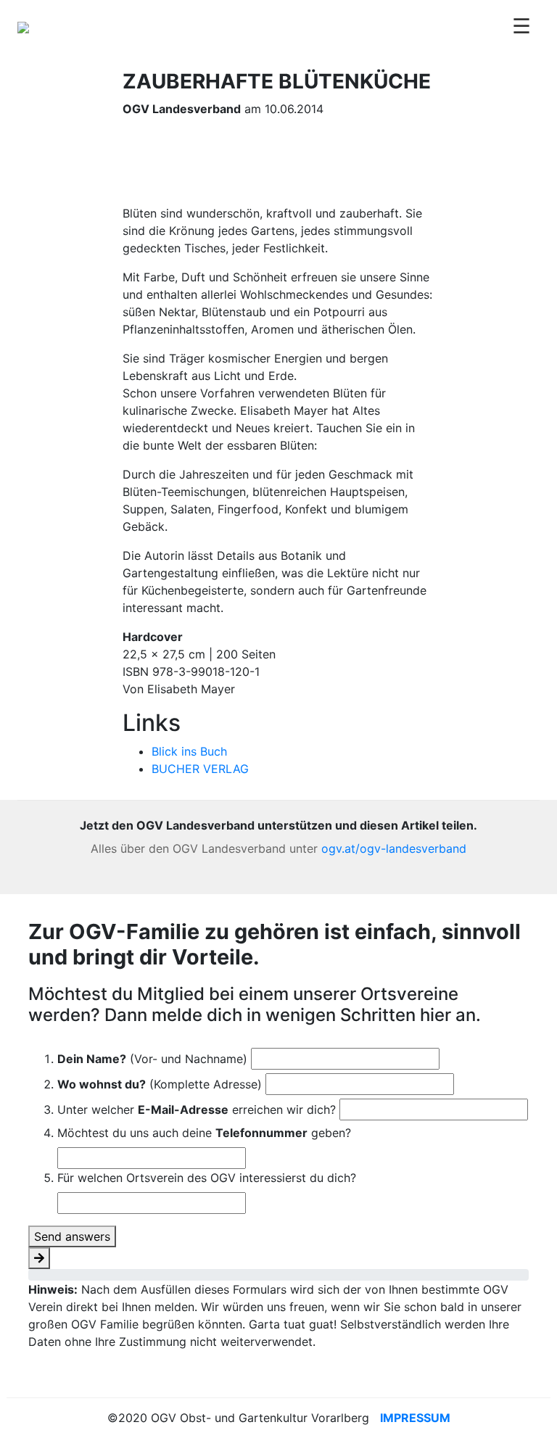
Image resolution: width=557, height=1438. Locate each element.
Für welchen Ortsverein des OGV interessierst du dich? (206, 1177)
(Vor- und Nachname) (152, 1058)
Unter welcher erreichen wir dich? (196, 1109)
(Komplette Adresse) (159, 1084)
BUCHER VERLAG (200, 768)
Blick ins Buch (189, 751)
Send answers (72, 1236)
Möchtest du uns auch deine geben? (204, 1132)
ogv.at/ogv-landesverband (393, 848)
